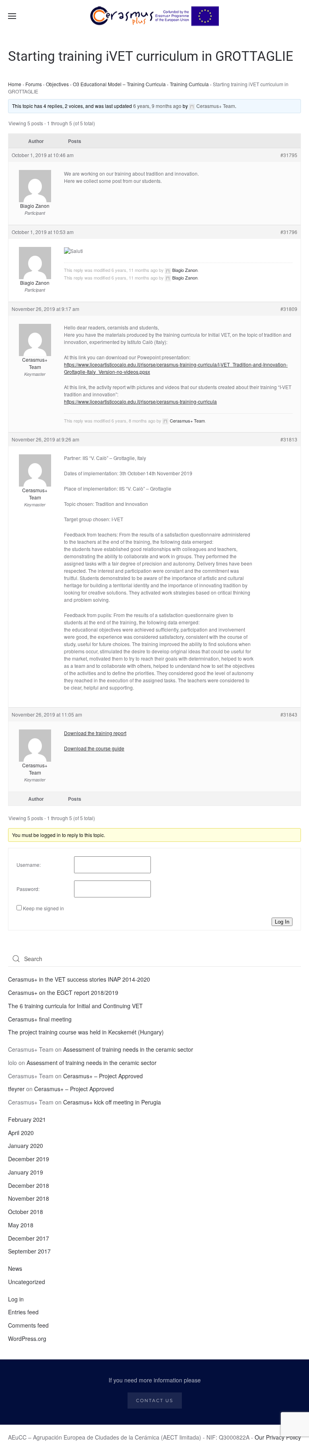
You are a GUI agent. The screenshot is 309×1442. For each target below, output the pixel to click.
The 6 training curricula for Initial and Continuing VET (75, 1006)
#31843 (288, 714)
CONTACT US (154, 1400)
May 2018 (20, 1225)
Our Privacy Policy (278, 1437)
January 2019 (25, 1172)
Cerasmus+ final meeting (40, 1019)
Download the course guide (94, 748)
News (15, 1268)
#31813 (288, 439)
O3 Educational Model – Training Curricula (119, 84)
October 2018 (25, 1212)
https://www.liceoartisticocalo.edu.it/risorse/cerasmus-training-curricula (140, 401)
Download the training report (95, 732)
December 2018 (28, 1185)
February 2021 (27, 1119)
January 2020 (25, 1146)
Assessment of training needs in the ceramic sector (128, 1049)
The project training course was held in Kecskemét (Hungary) (86, 1032)
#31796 (288, 231)
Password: (27, 888)
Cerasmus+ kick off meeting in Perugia (112, 1102)
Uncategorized (26, 1282)
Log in (16, 1299)
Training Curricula (189, 84)
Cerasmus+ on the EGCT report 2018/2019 (63, 992)
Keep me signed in (43, 908)
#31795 (288, 154)
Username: (28, 864)
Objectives (57, 84)
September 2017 (29, 1251)
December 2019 (28, 1159)
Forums (33, 84)
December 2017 (28, 1238)
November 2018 (28, 1198)
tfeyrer (16, 1089)
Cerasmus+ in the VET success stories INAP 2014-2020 (79, 979)
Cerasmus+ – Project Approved (103, 1076)
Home (14, 84)
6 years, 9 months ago (157, 105)
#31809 (288, 308)
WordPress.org (27, 1338)
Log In (282, 922)
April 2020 (21, 1133)
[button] (12, 16)
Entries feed (23, 1312)
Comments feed (28, 1325)
